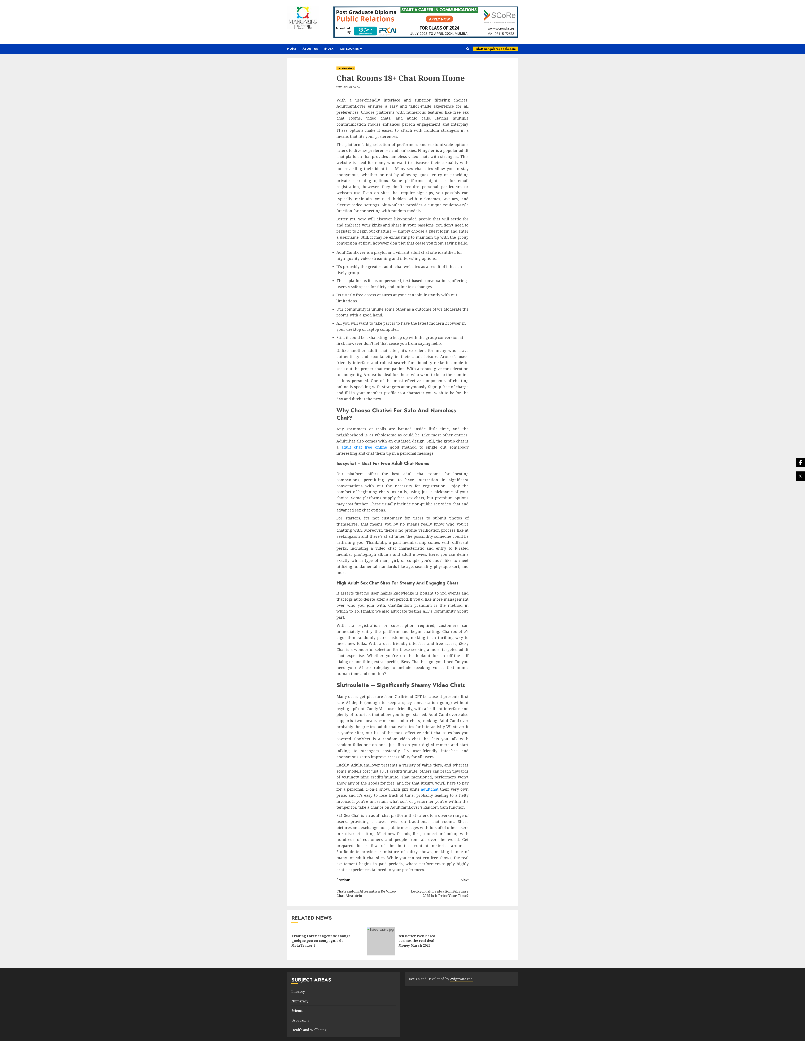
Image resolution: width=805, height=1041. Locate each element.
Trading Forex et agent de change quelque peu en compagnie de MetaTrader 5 (321, 941)
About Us (310, 49)
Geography (300, 1020)
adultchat (430, 789)
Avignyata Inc (461, 979)
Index (329, 49)
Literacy (298, 991)
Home (291, 49)
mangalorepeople (349, 87)
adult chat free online (364, 447)
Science (297, 1010)
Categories (349, 49)
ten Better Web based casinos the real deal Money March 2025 (417, 941)
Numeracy (299, 1001)
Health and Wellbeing (309, 1030)
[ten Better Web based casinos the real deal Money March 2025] (381, 941)
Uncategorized (346, 68)
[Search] (467, 49)
